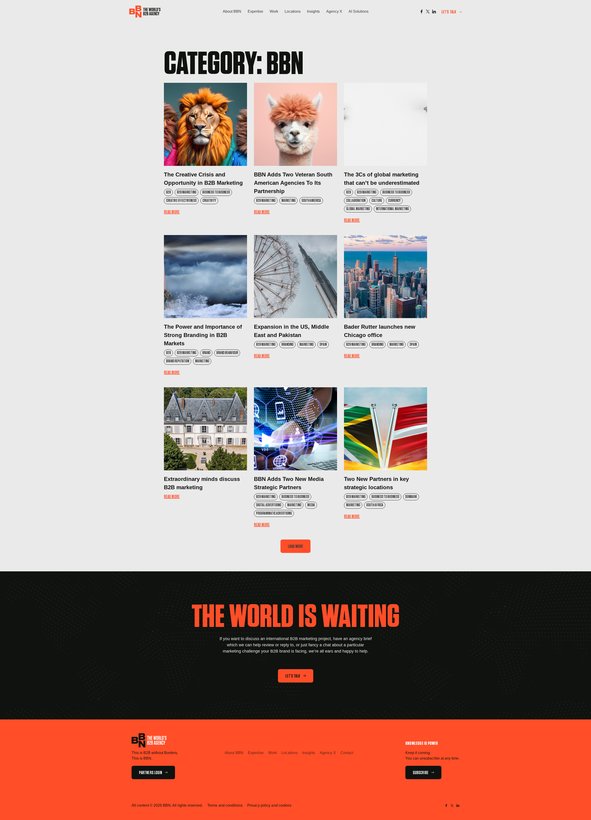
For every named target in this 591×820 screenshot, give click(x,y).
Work (274, 11)
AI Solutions (358, 11)
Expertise (255, 11)
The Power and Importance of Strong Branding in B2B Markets (203, 335)
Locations (293, 11)
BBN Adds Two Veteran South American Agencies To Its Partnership (293, 182)
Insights (313, 11)
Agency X (334, 11)
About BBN (232, 11)
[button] (295, 546)
